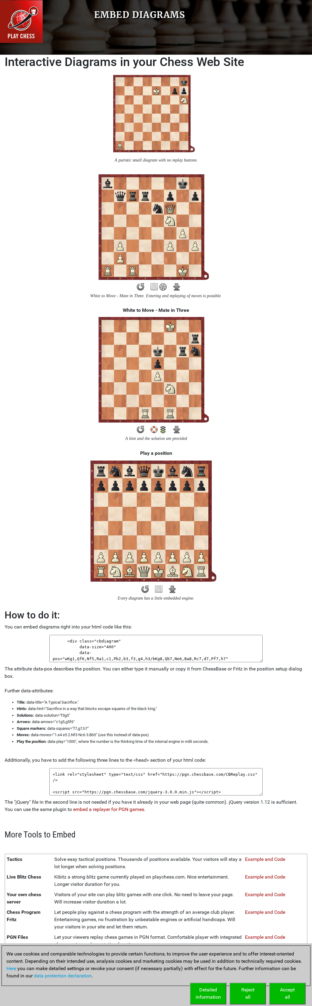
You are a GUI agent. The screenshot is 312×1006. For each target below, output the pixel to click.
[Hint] (154, 429)
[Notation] (154, 287)
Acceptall (287, 993)
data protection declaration (63, 976)
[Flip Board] (140, 287)
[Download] (176, 287)
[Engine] (163, 287)
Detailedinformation (208, 993)
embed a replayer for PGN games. (109, 809)
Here (11, 968)
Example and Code (265, 859)
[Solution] (163, 429)
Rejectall (247, 993)
